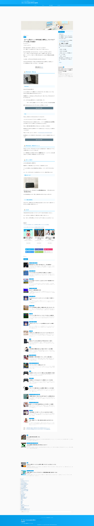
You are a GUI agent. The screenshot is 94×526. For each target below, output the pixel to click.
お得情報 (22, 507)
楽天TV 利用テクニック (25, 509)
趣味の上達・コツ (24, 496)
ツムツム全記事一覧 (24, 489)
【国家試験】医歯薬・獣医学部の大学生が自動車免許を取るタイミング (38, 427)
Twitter (60, 62)
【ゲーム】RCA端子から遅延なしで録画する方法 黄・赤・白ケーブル (41, 307)
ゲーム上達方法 (24, 485)
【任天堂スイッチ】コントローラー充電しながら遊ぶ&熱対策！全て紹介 (42, 372)
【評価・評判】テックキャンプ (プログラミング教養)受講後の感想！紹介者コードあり (42, 472)
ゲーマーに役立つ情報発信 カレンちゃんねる (27, 523)
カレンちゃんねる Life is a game (30, 2)
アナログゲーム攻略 (24, 490)
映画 (22, 499)
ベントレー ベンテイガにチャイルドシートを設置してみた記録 (68, 70)
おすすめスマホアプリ (25, 480)
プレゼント (23, 481)
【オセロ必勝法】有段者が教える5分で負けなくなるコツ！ (37, 444)
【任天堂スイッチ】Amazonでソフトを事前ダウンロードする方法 (41, 380)
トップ (35, 5)
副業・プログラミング (25, 505)
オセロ (22, 491)
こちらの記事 (61, 41)
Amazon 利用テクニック (25, 508)
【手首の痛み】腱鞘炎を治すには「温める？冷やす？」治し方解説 (41, 348)
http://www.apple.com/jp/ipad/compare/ (45, 132)
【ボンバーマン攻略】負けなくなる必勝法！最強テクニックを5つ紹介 (41, 388)
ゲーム (43, 5)
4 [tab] (40, 245)
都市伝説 (22, 495)
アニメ (22, 500)
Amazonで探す (39, 108)
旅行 (22, 501)
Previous (24, 238)
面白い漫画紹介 (24, 498)
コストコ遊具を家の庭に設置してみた (33, 436)
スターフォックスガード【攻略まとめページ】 (37, 364)
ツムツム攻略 (23, 486)
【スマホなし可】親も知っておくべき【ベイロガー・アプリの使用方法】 (38, 429)
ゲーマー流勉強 (24, 482)
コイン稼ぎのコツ (24, 487)
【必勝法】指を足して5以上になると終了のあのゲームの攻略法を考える (42, 396)
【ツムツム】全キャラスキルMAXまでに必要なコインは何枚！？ (40, 272)
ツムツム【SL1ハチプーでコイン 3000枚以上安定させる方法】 (34, 227)
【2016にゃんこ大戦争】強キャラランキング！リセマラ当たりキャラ (41, 332)
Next (54, 238)
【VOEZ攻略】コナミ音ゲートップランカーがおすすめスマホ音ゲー (41, 412)
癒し (22, 503)
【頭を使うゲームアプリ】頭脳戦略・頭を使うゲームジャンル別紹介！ (39, 238)
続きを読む (28, 243)
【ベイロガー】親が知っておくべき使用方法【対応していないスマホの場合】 (36, 224)
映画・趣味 (51, 5)
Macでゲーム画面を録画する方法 (35, 290)
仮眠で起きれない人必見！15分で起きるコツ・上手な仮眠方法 (40, 264)
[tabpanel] (28, 237)
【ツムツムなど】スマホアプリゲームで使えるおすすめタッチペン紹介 (28, 238)
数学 (22, 502)
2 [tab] (37, 245)
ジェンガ (22, 492)
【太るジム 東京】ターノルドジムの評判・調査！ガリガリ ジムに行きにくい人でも (41, 464)
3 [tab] (39, 245)
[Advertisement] (47, 14)
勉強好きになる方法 (24, 484)
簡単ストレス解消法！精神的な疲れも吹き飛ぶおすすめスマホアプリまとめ (49, 238)
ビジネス (58, 5)
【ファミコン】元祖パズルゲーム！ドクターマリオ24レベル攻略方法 (41, 315)
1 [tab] (36, 245)
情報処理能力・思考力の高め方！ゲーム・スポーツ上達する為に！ (41, 356)
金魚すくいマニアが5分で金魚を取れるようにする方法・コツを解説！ (41, 404)
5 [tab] (42, 245)
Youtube (22, 506)
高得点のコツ (23, 488)
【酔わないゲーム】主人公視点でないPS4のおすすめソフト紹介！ (41, 340)
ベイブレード (23, 493)
